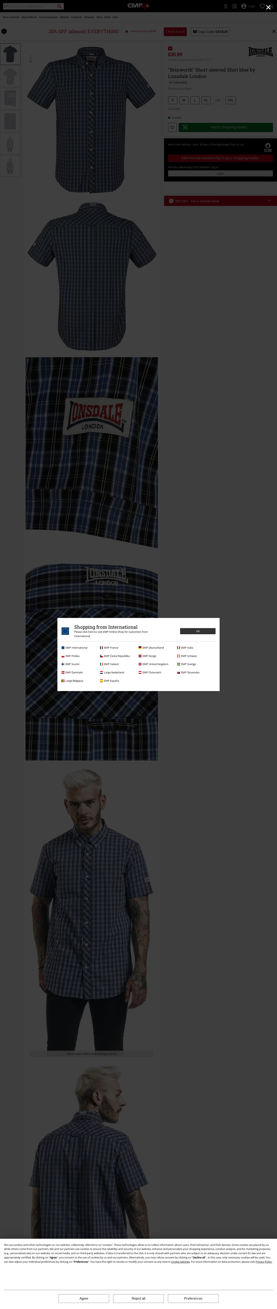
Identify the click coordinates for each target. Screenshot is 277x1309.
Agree (83, 1298)
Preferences (193, 1298)
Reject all (138, 1298)
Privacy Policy (264, 1262)
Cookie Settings (180, 1262)
